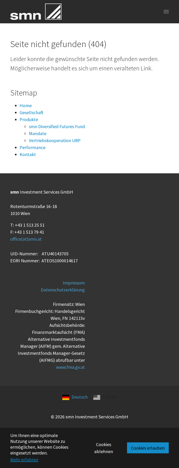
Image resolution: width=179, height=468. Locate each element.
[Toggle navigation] (166, 11)
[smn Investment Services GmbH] (36, 11)
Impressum (74, 283)
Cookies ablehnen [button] (103, 447)
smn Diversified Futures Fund (57, 126)
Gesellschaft (31, 112)
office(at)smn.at (26, 239)
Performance (32, 147)
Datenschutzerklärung (63, 290)
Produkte (29, 119)
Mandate (37, 133)
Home (26, 105)
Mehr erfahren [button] (24, 459)
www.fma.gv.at (70, 367)
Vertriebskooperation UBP (55, 140)
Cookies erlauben (148, 448)
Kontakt (28, 154)
